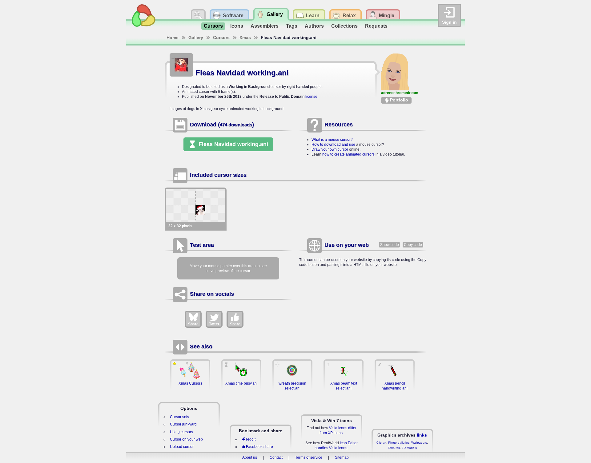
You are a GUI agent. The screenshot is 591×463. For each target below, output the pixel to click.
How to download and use (333, 144)
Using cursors (181, 432)
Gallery (195, 37)
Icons (236, 26)
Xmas (245, 37)
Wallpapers (419, 442)
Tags (291, 26)
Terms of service (308, 457)
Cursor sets (179, 417)
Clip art (381, 442)
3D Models (409, 447)
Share (193, 324)
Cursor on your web (186, 439)
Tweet (214, 324)
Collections (344, 26)
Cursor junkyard (183, 424)
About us (249, 457)
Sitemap (342, 457)
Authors (314, 26)
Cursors (213, 26)
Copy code (413, 245)
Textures (394, 447)
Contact (276, 457)
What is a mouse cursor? (332, 139)
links (422, 435)
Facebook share (259, 447)
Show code (389, 245)
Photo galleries (398, 442)
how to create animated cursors (348, 154)
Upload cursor (182, 447)
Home (173, 37)
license (311, 96)
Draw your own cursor (330, 149)
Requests (376, 26)
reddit (250, 439)
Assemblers (265, 26)
